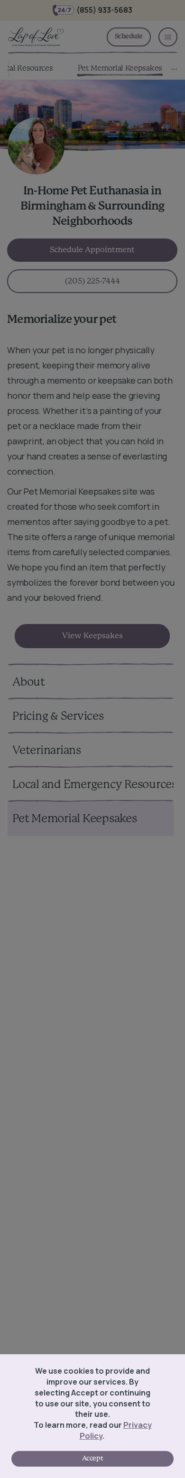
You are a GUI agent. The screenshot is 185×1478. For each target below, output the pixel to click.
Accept (92, 1458)
